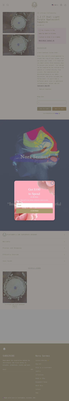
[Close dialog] (52, 183)
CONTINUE (34, 211)
